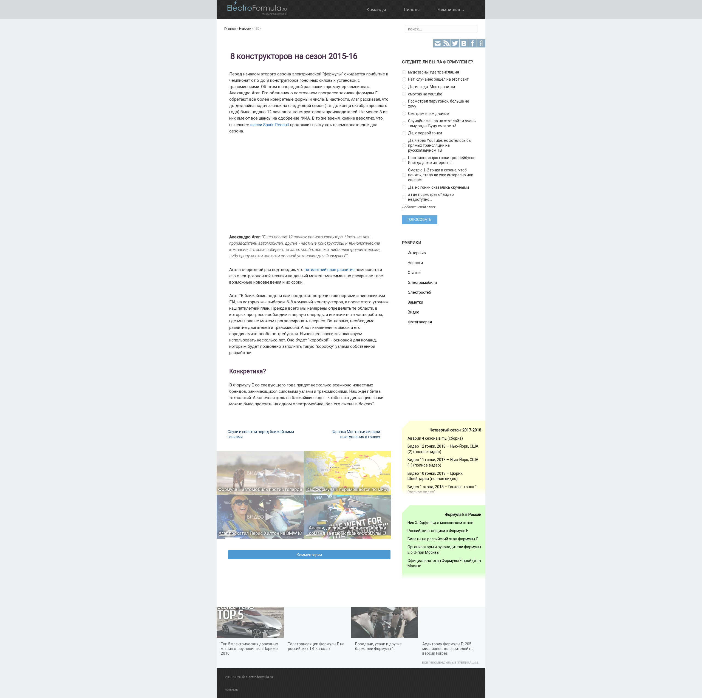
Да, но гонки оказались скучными (438, 187)
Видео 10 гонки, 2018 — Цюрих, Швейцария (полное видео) (435, 476)
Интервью (417, 253)
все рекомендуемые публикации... (451, 663)
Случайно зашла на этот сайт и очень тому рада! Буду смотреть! (442, 123)
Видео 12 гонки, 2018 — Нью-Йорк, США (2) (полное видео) (443, 449)
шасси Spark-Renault (269, 124)
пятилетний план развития (330, 269)
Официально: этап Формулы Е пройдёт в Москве (444, 563)
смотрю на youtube (425, 94)
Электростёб (419, 292)
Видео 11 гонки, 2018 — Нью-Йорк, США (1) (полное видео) (443, 462)
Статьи (414, 272)
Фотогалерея (420, 322)
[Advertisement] (303, 184)
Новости (415, 263)
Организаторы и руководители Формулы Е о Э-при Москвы (444, 550)
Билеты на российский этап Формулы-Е (443, 539)
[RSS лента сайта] (446, 43)
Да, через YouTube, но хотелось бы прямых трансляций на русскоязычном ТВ (439, 145)
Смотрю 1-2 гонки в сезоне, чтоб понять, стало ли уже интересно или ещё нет (440, 175)
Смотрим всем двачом (428, 113)
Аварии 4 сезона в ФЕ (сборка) (435, 438)
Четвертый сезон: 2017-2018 (455, 430)
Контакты (231, 689)
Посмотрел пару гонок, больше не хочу (438, 103)
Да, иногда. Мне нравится (431, 86)
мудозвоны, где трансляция (433, 72)
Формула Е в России (463, 514)
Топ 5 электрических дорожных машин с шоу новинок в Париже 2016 (249, 648)
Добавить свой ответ (418, 207)
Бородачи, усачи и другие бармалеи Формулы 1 (378, 646)
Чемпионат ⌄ (451, 9)
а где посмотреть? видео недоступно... (431, 197)
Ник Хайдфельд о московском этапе (440, 523)
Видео (413, 312)
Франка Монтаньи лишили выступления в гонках (356, 434)
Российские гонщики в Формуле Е (437, 531)
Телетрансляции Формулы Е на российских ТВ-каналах (316, 646)
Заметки (415, 302)
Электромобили (422, 282)
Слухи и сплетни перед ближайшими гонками (261, 434)
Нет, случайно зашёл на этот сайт (438, 79)
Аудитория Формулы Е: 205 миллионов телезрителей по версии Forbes (448, 648)
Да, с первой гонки (425, 133)
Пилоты (412, 9)
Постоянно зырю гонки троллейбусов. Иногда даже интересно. (442, 160)
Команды (376, 9)
